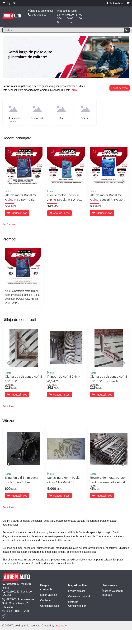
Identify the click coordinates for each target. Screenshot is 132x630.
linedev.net (61, 625)
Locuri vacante (48, 594)
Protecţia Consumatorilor (77, 604)
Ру (8, 3)
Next (123, 182)
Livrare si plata (76, 591)
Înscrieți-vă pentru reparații (112, 593)
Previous (9, 182)
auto (74, 90)
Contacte (45, 600)
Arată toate (8, 224)
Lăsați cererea (119, 88)
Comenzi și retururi (79, 596)
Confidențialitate (49, 605)
